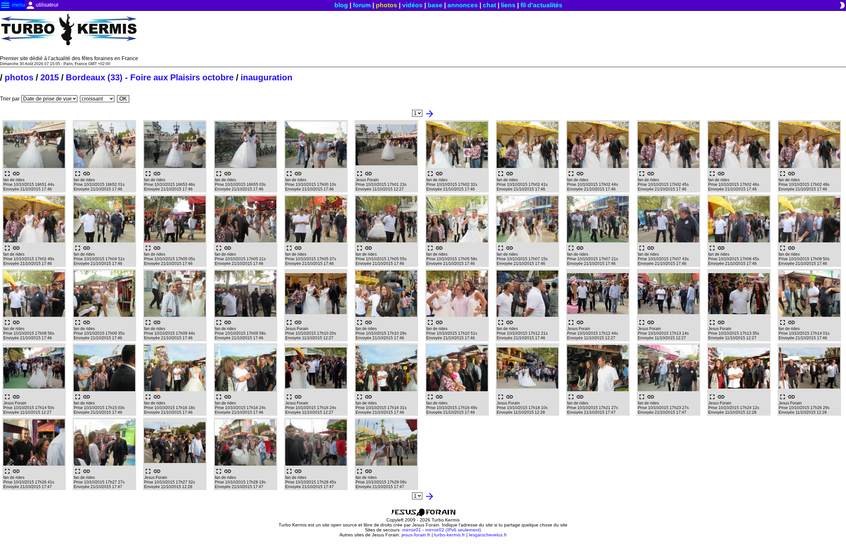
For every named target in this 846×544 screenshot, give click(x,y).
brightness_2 (842, 5)
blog (341, 5)
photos (386, 5)
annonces (462, 5)
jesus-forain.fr (416, 534)
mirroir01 (411, 529)
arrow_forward (429, 113)
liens (508, 5)
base (435, 5)
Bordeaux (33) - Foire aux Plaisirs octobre (150, 77)
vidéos (412, 5)
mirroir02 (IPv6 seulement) (453, 529)
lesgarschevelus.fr (488, 534)
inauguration (266, 77)
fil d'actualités (541, 5)
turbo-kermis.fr (449, 534)
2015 (49, 77)
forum (362, 5)
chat (489, 5)
